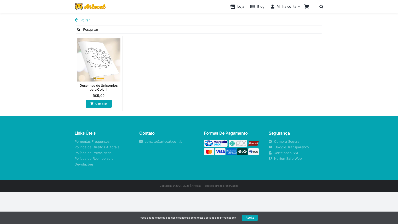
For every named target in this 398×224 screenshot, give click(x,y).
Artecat (196, 185)
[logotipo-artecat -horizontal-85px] (90, 5)
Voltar (85, 20)
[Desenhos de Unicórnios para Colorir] (98, 60)
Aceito (250, 217)
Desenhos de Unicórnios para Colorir (99, 87)
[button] (321, 6)
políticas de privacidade (220, 217)
